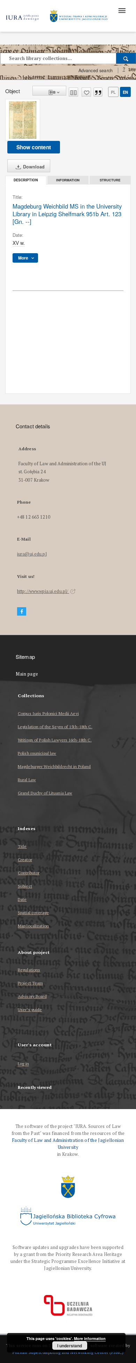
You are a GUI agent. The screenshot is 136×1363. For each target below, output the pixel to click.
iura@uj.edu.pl (32, 554)
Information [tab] (68, 180)
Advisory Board (32, 996)
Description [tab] (26, 180)
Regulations (29, 969)
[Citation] (98, 92)
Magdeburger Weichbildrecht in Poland (54, 766)
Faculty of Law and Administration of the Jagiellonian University (68, 1143)
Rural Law (27, 779)
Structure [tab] (110, 180)
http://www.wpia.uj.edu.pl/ (43, 591)
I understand (69, 1345)
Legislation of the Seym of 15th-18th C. (55, 726)
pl (113, 92)
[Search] (126, 58)
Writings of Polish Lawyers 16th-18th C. (55, 740)
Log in (23, 1064)
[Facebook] (21, 612)
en (125, 92)
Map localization (33, 925)
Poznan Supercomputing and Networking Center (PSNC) (68, 1352)
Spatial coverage (33, 912)
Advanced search (95, 70)
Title (22, 846)
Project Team (30, 983)
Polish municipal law (37, 753)
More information (90, 1338)
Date (22, 899)
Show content (33, 147)
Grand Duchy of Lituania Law (45, 793)
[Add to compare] (73, 92)
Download (33, 167)
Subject (25, 886)
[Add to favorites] (86, 92)
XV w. (19, 242)
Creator (25, 859)
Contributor (28, 872)
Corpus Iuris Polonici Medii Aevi (48, 713)
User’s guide (30, 1009)
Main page (27, 674)
